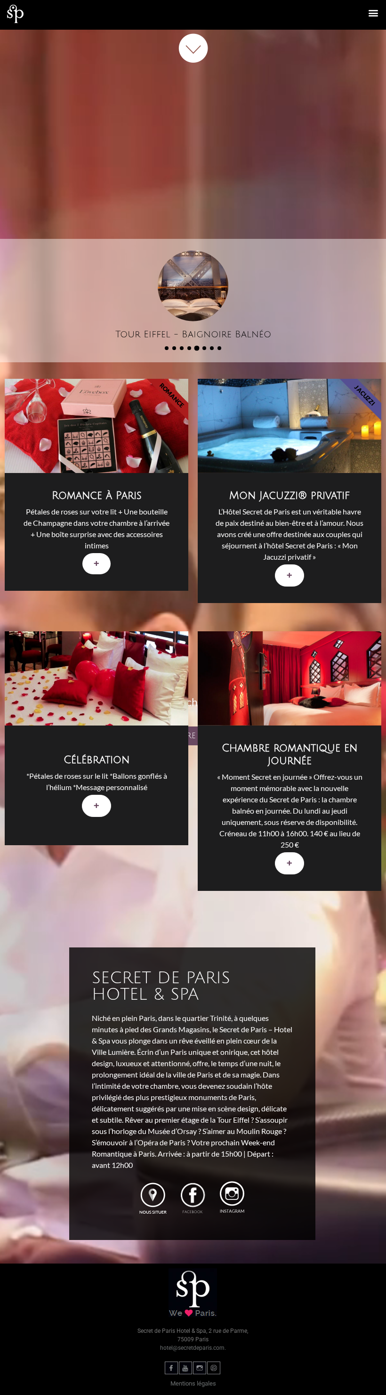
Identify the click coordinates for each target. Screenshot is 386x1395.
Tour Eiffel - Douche (193, 334)
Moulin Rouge (259, 1130)
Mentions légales (193, 1383)
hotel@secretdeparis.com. (193, 1348)
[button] (373, 12)
